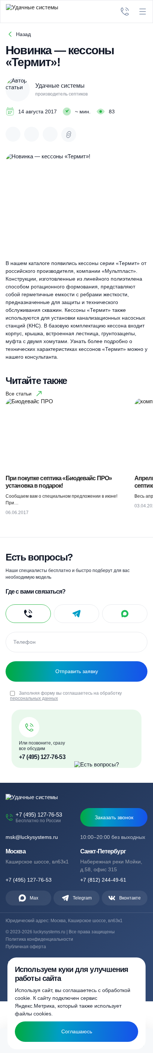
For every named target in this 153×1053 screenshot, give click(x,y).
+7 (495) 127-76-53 (42, 757)
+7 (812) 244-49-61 (103, 880)
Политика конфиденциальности (39, 939)
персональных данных (34, 698)
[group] (66, 460)
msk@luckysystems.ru (32, 837)
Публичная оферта (26, 946)
